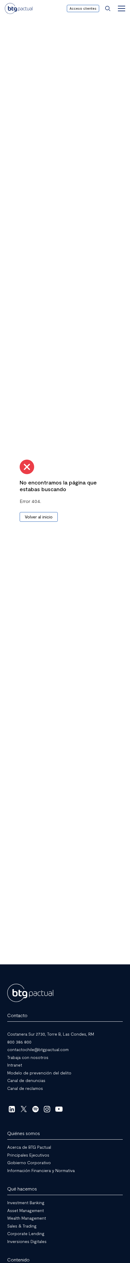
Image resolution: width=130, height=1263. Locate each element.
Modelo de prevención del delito (39, 1072)
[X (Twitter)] (23, 1109)
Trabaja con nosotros (27, 1057)
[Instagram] (47, 1109)
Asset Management (25, 1210)
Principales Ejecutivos (28, 1154)
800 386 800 (19, 1041)
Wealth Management (26, 1218)
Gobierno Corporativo (29, 1162)
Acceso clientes (83, 8)
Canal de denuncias (26, 1080)
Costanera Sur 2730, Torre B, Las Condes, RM (50, 1034)
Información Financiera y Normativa (41, 1170)
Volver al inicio (39, 516)
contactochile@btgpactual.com (38, 1049)
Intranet (14, 1064)
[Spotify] (35, 1109)
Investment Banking (25, 1202)
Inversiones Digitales (27, 1241)
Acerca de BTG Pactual (29, 1147)
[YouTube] (58, 1109)
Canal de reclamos (25, 1087)
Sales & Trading (22, 1225)
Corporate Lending (25, 1233)
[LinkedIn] (12, 1109)
